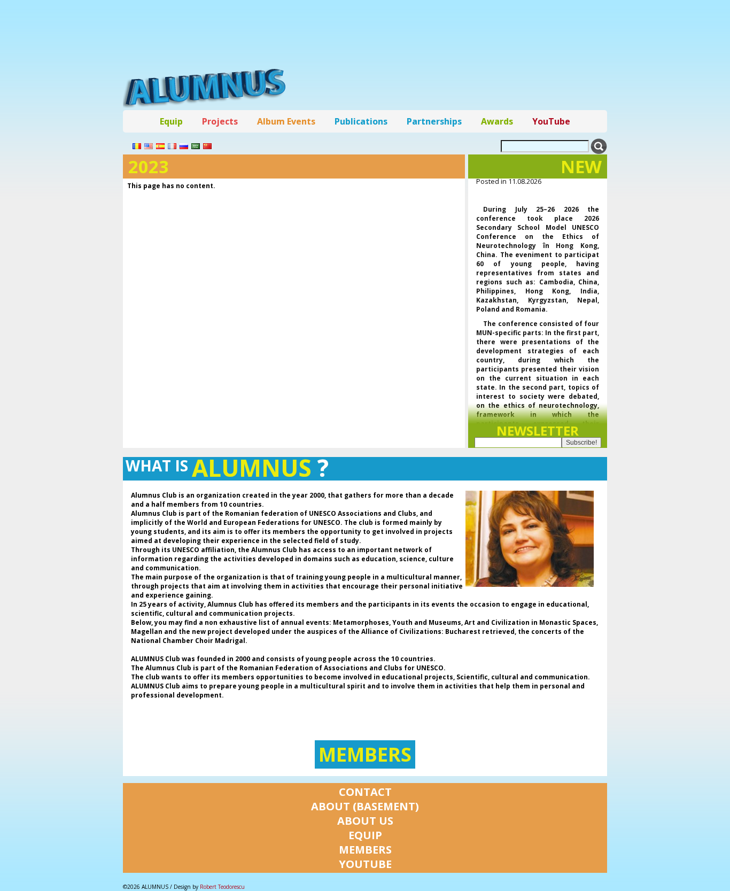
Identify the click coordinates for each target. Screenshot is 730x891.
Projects (220, 121)
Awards (497, 121)
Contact (365, 792)
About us (365, 820)
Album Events (286, 121)
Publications (361, 121)
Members (365, 754)
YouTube (551, 121)
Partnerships (434, 121)
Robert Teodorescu (222, 886)
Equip (171, 121)
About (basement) (365, 806)
